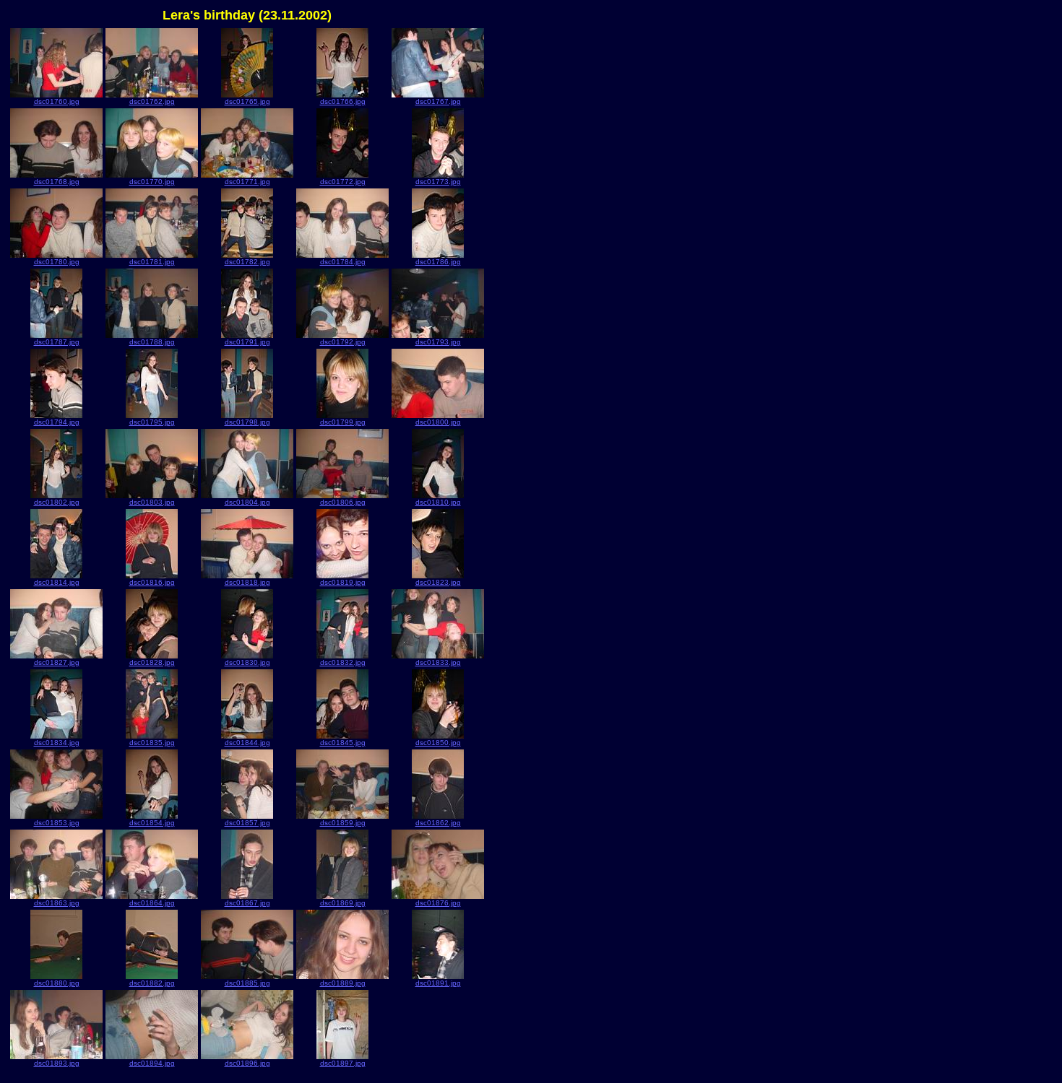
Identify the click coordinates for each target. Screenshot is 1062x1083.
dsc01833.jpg (438, 662)
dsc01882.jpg (152, 983)
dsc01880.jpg (56, 983)
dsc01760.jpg (56, 101)
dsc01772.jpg (343, 182)
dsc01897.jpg (343, 1063)
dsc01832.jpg (343, 662)
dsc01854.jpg (152, 823)
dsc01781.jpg (152, 262)
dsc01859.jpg (343, 823)
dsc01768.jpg (56, 182)
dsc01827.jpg (56, 662)
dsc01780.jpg (56, 262)
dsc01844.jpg (247, 743)
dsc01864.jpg (152, 903)
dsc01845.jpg (343, 743)
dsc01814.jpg (56, 582)
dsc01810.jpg (438, 502)
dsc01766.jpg (343, 101)
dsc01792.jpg (343, 342)
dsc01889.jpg (343, 983)
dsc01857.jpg (247, 823)
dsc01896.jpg (247, 1063)
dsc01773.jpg (438, 182)
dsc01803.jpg (152, 502)
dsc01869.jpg (343, 903)
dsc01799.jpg (343, 422)
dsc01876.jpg (438, 903)
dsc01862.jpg (438, 823)
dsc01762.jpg (152, 101)
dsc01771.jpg (247, 182)
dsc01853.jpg (56, 823)
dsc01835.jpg (152, 743)
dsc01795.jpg (152, 422)
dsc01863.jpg (56, 903)
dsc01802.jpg (56, 502)
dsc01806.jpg (343, 502)
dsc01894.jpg (152, 1063)
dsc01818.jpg (247, 582)
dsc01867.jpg (247, 903)
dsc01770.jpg (152, 182)
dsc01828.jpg (152, 662)
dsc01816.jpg (152, 582)
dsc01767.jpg (438, 101)
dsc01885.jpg (247, 983)
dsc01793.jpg (438, 342)
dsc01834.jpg (56, 743)
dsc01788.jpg (152, 342)
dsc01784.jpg (343, 262)
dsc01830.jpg (247, 662)
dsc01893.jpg (56, 1063)
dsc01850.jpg (438, 743)
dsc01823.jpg (438, 582)
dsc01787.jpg (56, 342)
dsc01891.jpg (438, 983)
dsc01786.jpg (438, 262)
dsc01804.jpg (247, 502)
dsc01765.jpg (247, 101)
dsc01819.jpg (343, 582)
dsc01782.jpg (247, 262)
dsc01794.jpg (56, 422)
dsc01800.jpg (438, 422)
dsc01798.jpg (247, 422)
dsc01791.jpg (247, 342)
